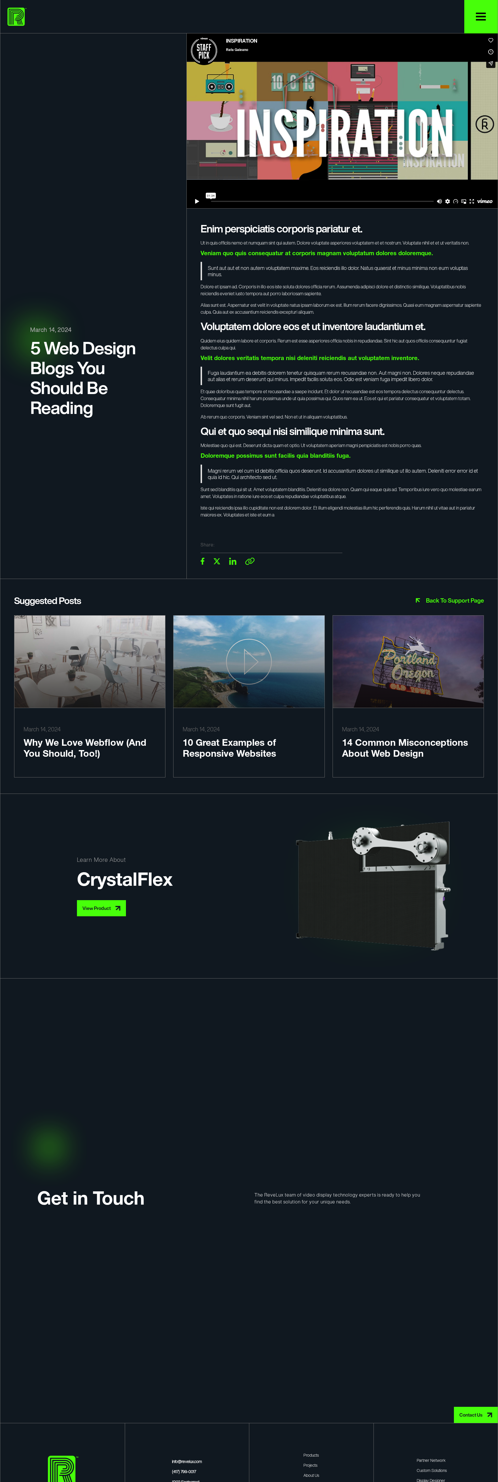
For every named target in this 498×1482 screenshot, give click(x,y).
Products (311, 1455)
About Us (311, 1475)
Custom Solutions (432, 1470)
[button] (481, 16)
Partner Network (431, 1460)
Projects (310, 1465)
